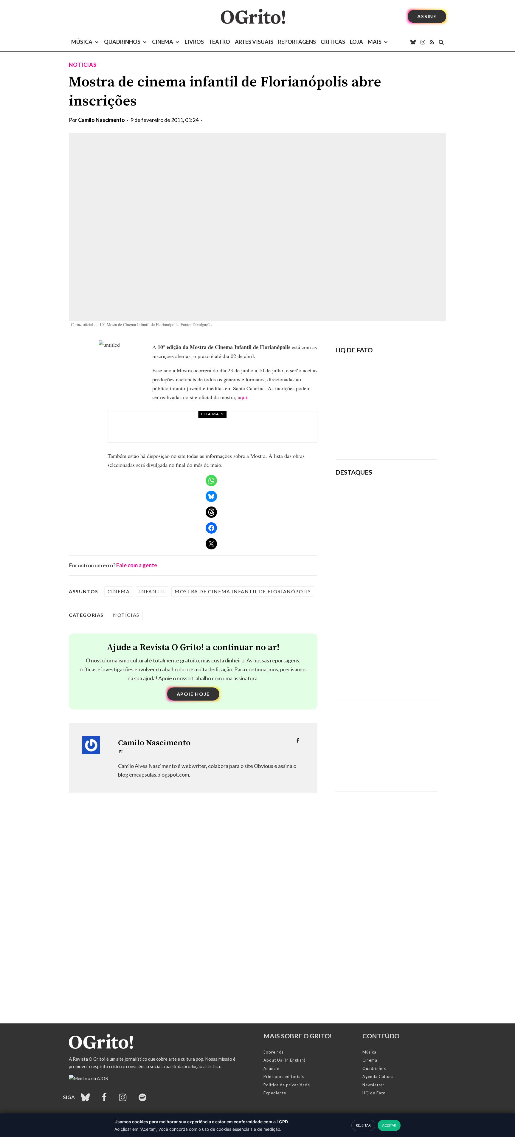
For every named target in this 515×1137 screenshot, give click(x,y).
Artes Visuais (254, 41)
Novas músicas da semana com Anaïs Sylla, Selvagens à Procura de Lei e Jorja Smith (403, 549)
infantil (152, 591)
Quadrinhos (122, 41)
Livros (194, 41)
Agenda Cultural (378, 1076)
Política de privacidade (286, 1084)
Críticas (333, 41)
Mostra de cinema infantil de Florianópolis (243, 591)
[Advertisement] (386, 741)
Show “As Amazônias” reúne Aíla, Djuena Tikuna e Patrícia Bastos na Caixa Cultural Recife (403, 632)
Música (81, 41)
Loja (356, 41)
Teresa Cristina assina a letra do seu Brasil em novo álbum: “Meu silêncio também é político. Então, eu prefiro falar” (406, 504)
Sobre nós (273, 1052)
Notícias (83, 64)
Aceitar (389, 1125)
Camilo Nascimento (101, 120)
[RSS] (431, 42)
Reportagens (297, 41)
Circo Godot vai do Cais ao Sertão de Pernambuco (217, 432)
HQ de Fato (374, 1092)
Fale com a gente (136, 565)
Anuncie (271, 1068)
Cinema (162, 41)
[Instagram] (422, 42)
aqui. (243, 397)
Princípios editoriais (283, 1076)
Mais (374, 41)
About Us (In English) (284, 1060)
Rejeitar (363, 1125)
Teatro (219, 41)
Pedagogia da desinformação (365, 438)
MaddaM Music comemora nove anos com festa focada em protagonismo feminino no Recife (403, 674)
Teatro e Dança (174, 422)
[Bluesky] (413, 42)
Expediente (274, 1092)
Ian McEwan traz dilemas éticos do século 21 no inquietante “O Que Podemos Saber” (401, 591)
